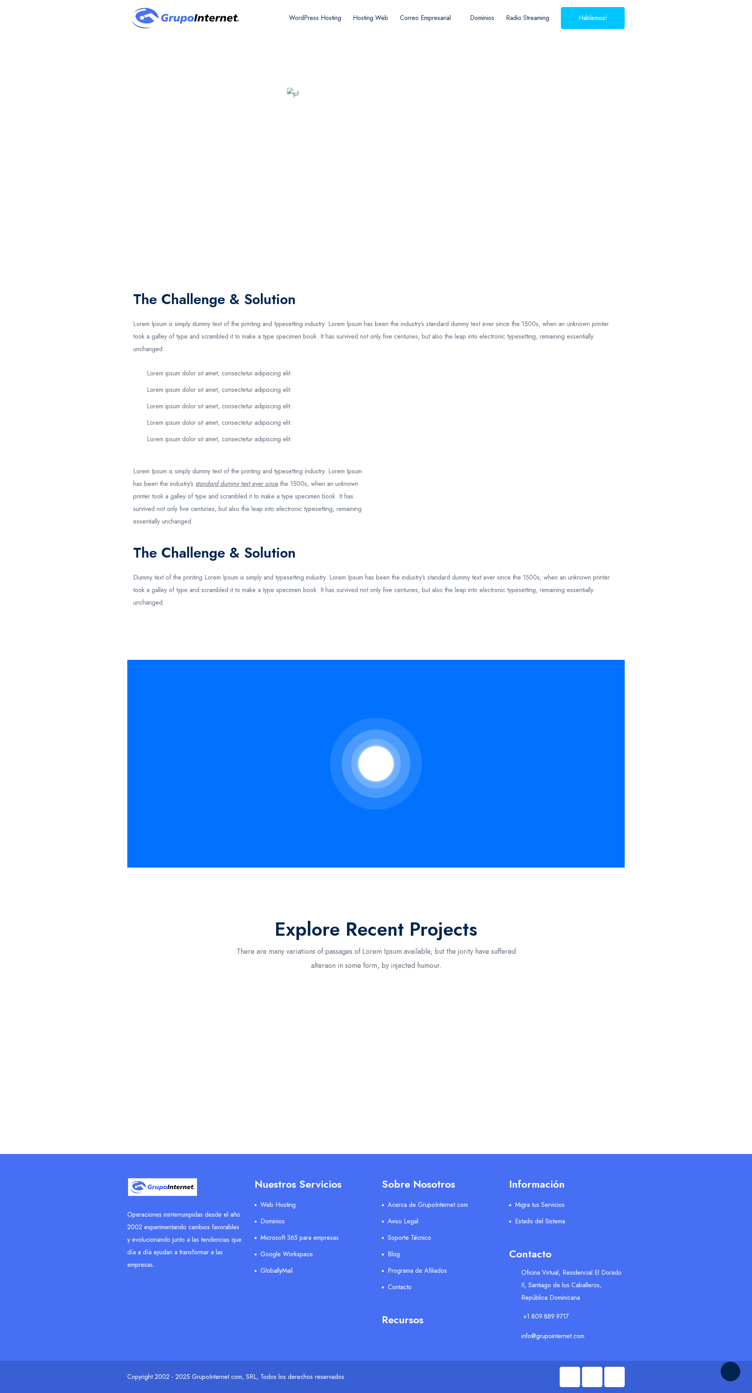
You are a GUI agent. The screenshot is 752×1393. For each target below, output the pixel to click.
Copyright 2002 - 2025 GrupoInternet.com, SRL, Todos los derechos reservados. (236, 1376)
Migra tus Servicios (540, 1204)
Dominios (482, 17)
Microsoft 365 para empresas (299, 1237)
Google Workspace (286, 1254)
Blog (394, 1254)
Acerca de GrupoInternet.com (428, 1204)
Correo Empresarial (425, 17)
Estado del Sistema (540, 1221)
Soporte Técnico (409, 1237)
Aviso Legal (403, 1221)
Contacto (400, 1287)
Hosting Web (370, 17)
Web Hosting (278, 1204)
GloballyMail (276, 1270)
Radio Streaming (527, 17)
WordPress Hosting (315, 17)
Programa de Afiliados (417, 1270)
